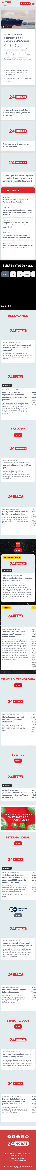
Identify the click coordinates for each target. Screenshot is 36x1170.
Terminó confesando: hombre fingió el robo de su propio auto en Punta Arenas (17, 236)
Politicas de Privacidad (18, 1161)
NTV (20, 274)
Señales (25, 3)
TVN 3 (27, 274)
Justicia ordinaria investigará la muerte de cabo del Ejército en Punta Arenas (17, 72)
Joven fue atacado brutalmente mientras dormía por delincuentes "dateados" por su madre (17, 212)
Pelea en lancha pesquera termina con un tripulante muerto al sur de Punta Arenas (18, 246)
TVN (13, 274)
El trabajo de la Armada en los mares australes (18, 80)
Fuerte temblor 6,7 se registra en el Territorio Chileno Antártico (15, 201)
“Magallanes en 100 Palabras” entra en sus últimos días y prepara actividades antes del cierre (17, 224)
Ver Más (17, 435)
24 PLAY (5, 274)
